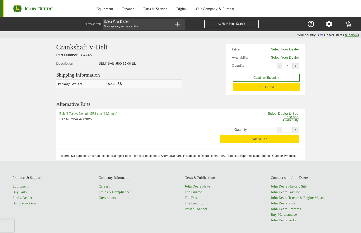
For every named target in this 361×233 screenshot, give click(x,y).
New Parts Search (231, 24)
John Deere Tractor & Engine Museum (299, 198)
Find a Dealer (22, 198)
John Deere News (197, 186)
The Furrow (193, 192)
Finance (128, 9)
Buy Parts (20, 192)
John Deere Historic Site (289, 186)
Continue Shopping (266, 77)
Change (352, 34)
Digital (181, 9)
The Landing (194, 203)
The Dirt (191, 198)
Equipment (105, 9)
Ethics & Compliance (114, 192)
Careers (104, 186)
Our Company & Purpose (215, 9)
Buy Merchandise (284, 215)
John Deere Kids (283, 203)
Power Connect (196, 209)
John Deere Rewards (286, 209)
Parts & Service (155, 9)
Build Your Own (24, 203)
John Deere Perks (283, 220)
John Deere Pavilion (286, 192)
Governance (108, 198)
